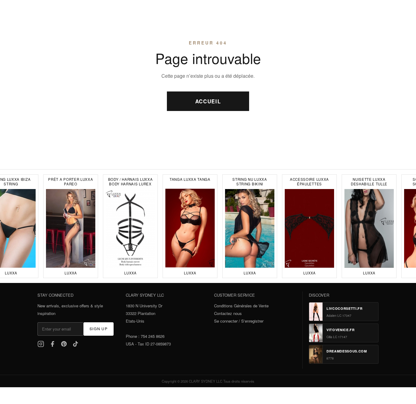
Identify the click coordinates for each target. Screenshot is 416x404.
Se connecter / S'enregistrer (238, 321)
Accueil (208, 101)
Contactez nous (228, 313)
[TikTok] (75, 344)
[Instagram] (40, 344)
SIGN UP (99, 328)
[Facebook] (52, 344)
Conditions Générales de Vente (241, 306)
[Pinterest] (64, 344)
